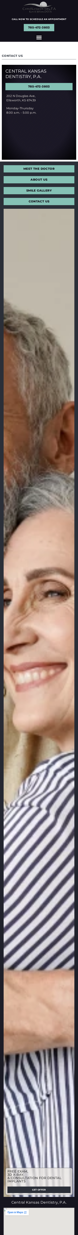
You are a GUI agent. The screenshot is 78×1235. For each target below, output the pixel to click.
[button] (39, 37)
